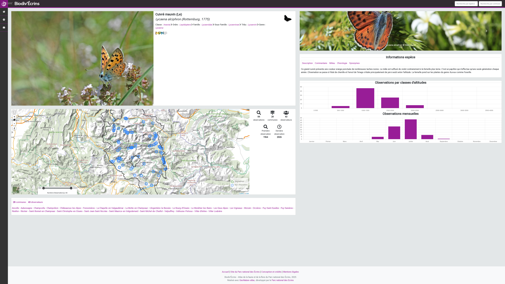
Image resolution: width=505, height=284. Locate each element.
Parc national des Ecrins (283, 280)
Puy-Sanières (287, 208)
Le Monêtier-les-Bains (201, 208)
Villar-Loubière (215, 211)
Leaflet (241, 193)
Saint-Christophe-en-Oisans (69, 211)
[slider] (43, 188)
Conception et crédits (271, 272)
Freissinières (89, 208)
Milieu (332, 63)
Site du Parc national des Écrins (245, 272)
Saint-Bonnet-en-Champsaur (42, 211)
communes (19, 202)
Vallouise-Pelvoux (184, 211)
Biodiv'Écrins (27, 3)
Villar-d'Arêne (201, 211)
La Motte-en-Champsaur (136, 208)
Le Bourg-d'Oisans (181, 208)
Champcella (39, 208)
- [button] (14, 123)
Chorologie (342, 63)
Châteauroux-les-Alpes (70, 208)
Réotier (24, 211)
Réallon (15, 211)
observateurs (35, 202)
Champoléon (52, 208)
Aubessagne (26, 208)
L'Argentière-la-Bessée (160, 208)
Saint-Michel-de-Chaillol (151, 211)
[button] (14, 120)
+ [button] (14, 116)
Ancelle (15, 208)
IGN (247, 193)
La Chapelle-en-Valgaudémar (110, 208)
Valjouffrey (169, 211)
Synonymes (354, 63)
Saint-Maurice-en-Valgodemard (123, 211)
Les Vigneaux (236, 208)
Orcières (257, 208)
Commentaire (321, 63)
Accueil (225, 272)
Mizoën (247, 208)
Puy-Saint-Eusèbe (271, 208)
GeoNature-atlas (247, 280)
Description (307, 63)
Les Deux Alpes (221, 208)
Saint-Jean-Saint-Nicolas (95, 211)
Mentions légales (291, 272)
